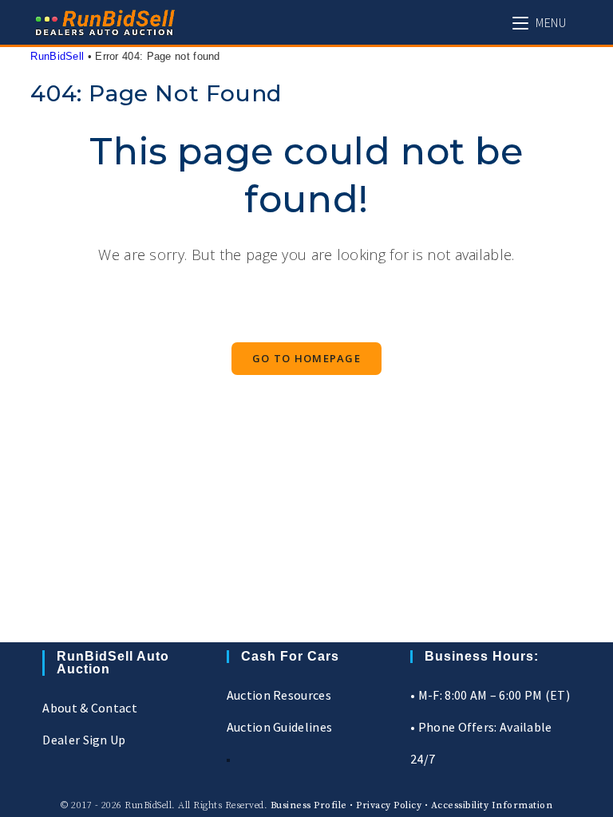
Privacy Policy (388, 805)
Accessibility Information (492, 805)
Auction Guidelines (279, 727)
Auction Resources (279, 695)
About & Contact (89, 708)
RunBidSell (57, 56)
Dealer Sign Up (83, 740)
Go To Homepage (306, 358)
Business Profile (309, 805)
